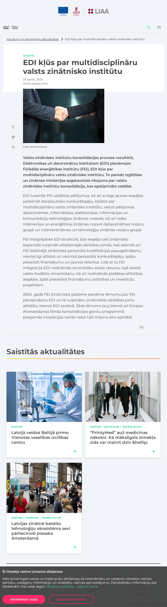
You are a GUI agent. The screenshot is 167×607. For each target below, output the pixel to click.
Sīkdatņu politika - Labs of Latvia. (72, 586)
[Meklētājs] (149, 27)
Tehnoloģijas (132, 426)
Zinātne (28, 55)
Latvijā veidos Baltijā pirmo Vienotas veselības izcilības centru (40, 437)
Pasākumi (32, 517)
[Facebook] (13, 127)
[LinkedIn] (13, 147)
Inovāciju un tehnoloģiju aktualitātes (33, 39)
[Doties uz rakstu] (75, 451)
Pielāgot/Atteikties (71, 599)
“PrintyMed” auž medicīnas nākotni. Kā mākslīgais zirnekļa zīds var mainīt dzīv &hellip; (123, 437)
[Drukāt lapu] (141, 327)
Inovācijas (111, 426)
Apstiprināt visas (23, 599)
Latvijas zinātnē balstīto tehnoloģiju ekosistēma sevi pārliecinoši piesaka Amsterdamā (40, 530)
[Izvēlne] (159, 27)
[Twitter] (13, 137)
